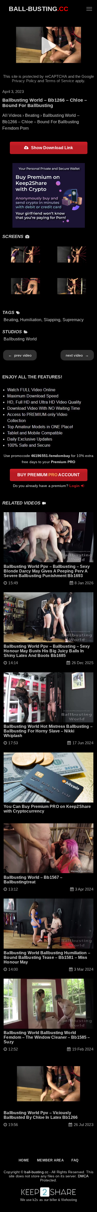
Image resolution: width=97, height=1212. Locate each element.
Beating (11, 320)
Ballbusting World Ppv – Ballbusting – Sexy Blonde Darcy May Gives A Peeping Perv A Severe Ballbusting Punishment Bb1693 (47, 571)
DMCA (83, 1176)
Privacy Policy (24, 81)
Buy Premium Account (48, 475)
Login (74, 486)
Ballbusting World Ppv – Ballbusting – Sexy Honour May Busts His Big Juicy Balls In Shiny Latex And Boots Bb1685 (47, 651)
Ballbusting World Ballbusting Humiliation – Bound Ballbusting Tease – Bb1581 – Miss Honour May (47, 957)
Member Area (50, 1160)
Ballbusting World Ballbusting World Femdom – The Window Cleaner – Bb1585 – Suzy (47, 1037)
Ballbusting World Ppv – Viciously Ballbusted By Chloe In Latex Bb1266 (41, 1115)
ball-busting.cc (36, 1172)
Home (24, 1160)
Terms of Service (59, 81)
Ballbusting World (20, 339)
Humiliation (30, 320)
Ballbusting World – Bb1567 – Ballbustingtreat (33, 879)
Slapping (52, 320)
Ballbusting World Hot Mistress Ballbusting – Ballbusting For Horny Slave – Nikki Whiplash (48, 731)
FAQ (75, 1160)
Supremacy (73, 320)
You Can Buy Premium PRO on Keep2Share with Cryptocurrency (47, 808)
